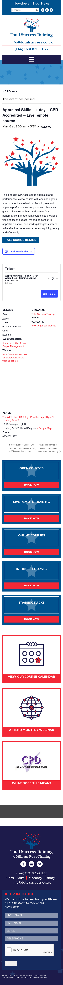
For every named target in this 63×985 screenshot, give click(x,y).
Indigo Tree (42, 977)
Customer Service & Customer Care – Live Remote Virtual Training (48, 448)
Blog (35, 3)
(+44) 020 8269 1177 (32, 49)
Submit (11, 963)
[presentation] (29, 950)
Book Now (31, 484)
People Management (13, 346)
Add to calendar (19, 251)
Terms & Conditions (10, 977)
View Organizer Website (44, 325)
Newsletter (22, 3)
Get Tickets (49, 293)
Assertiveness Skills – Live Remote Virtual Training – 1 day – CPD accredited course (23, 447)
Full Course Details (21, 240)
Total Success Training (43, 314)
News (45, 3)
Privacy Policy (25, 977)
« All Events (9, 91)
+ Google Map (44, 428)
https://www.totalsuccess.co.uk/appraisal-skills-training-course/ (14, 357)
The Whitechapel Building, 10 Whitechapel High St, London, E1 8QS (28, 418)
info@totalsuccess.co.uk (31, 42)
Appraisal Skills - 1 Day (14, 343)
